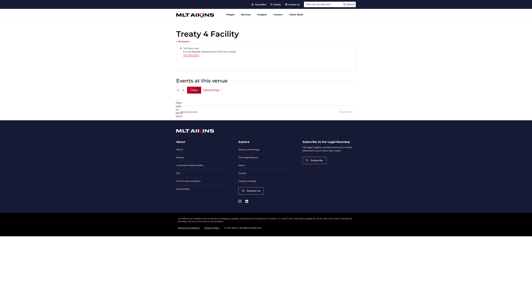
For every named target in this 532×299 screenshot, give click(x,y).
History (180, 157)
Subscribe (317, 160)
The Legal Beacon (248, 157)
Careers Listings (247, 181)
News (241, 165)
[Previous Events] (178, 90)
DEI (178, 173)
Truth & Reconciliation (188, 181)
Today (194, 90)
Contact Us (294, 4)
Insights (262, 14)
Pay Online (260, 4)
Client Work (296, 14)
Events (277, 4)
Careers (277, 14)
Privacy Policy (211, 228)
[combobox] (323, 4)
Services (246, 14)
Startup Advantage (249, 149)
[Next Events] (183, 90)
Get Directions (191, 55)
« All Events (182, 41)
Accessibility (183, 189)
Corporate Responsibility (190, 165)
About (179, 149)
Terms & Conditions (189, 228)
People (230, 14)
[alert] (178, 109)
